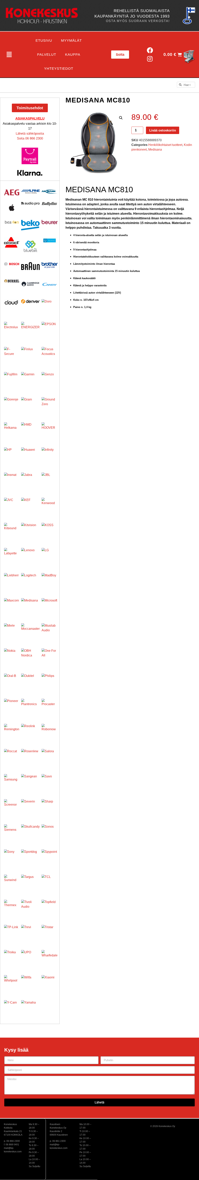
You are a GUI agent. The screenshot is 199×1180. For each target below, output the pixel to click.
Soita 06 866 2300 (30, 138)
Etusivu (44, 40)
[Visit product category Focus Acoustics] (50, 355)
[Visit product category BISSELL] (11, 242)
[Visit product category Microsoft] (50, 606)
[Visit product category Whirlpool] (11, 982)
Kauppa (72, 54)
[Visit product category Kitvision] (30, 532)
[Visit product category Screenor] (11, 806)
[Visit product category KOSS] (50, 531)
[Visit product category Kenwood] (50, 506)
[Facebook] (150, 50)
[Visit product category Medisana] (30, 607)
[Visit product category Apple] (11, 207)
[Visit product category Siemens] (11, 832)
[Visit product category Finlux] (30, 356)
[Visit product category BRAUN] (30, 266)
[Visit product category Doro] (50, 307)
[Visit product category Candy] (50, 285)
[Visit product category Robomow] (50, 732)
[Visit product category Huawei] (30, 456)
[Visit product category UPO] (30, 959)
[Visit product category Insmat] (11, 480)
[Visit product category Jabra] (30, 482)
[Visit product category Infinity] (50, 455)
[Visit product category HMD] (30, 431)
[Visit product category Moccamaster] (30, 632)
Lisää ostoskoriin (162, 130)
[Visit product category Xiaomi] (50, 983)
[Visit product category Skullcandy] (30, 833)
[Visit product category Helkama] (11, 429)
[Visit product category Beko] (30, 225)
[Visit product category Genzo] (50, 380)
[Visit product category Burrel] (11, 281)
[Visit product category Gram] (30, 406)
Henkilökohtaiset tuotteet (165, 144)
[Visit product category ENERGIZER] (30, 331)
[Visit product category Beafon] (11, 222)
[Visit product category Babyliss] (50, 204)
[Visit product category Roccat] (11, 756)
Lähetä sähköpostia (30, 133)
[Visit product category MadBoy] (50, 581)
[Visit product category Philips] (50, 682)
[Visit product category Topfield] (50, 908)
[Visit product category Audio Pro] (30, 203)
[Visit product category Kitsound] (11, 530)
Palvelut (46, 54)
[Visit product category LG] (50, 556)
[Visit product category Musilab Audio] (50, 631)
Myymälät (71, 40)
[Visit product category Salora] (50, 757)
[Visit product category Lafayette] (11, 555)
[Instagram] (150, 59)
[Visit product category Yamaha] (30, 1009)
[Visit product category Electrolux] (11, 329)
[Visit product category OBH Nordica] (30, 657)
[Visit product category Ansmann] (50, 192)
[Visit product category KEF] (30, 507)
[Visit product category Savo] (50, 782)
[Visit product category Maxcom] (11, 605)
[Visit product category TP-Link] (11, 932)
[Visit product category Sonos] (50, 832)
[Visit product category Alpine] (30, 192)
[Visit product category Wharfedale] (50, 958)
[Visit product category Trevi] (30, 934)
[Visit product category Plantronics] (30, 708)
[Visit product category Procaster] (50, 707)
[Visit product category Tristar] (50, 933)
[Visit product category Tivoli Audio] (30, 909)
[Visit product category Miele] (11, 631)
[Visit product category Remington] (11, 731)
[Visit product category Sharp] (50, 807)
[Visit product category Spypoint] (50, 857)
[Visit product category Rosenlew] (30, 758)
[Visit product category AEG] (11, 192)
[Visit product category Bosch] (11, 264)
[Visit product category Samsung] (11, 781)
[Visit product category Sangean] (30, 783)
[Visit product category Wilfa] (30, 984)
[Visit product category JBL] (50, 481)
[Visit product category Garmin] (30, 381)
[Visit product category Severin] (30, 808)
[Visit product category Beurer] (50, 222)
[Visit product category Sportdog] (30, 858)
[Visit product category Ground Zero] (50, 405)
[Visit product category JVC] (11, 505)
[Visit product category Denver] (30, 301)
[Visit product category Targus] (30, 884)
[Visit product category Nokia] (11, 656)
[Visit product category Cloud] (11, 302)
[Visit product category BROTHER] (50, 265)
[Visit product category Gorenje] (11, 404)
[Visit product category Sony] (11, 857)
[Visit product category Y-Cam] (11, 1007)
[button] (9, 54)
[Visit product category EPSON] (50, 330)
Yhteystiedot (58, 69)
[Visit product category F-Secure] (11, 354)
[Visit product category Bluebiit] (30, 246)
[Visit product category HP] (11, 455)
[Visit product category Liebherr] (11, 580)
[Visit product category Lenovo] (30, 557)
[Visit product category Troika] (11, 957)
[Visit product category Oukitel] (30, 683)
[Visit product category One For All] (50, 656)
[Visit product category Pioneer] (11, 706)
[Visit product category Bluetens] (50, 240)
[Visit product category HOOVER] (50, 430)
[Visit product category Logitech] (30, 582)
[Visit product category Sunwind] (11, 882)
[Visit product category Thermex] (11, 907)
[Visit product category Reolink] (30, 733)
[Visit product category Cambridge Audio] (30, 284)
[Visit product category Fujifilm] (11, 379)
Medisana (155, 149)
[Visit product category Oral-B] (11, 681)
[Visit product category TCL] (50, 883)
